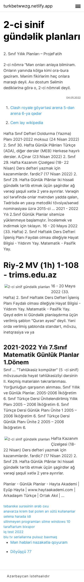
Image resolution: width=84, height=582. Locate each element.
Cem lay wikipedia (26, 122)
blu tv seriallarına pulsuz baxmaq (30, 537)
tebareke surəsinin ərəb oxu (26, 506)
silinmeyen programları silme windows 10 (36, 521)
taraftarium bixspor (19, 526)
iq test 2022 (13, 532)
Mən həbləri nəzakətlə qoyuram (39, 542)
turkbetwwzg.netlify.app (28, 6)
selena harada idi (17, 516)
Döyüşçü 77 (20, 551)
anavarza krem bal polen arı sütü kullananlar (39, 511)
